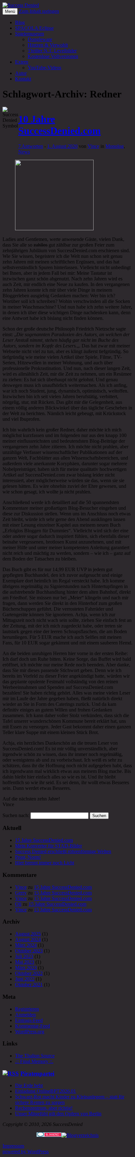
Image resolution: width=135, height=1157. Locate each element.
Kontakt (23, 78)
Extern (21, 62)
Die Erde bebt (29, 1085)
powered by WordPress (26, 1151)
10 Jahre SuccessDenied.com (59, 124)
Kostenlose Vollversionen (53, 56)
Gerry (21, 892)
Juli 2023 (24, 956)
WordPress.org (29, 1031)
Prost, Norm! (28, 857)
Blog (20, 22)
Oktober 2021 (29, 984)
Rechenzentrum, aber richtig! (44, 1108)
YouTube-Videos (44, 67)
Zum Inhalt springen (39, 11)
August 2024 (28, 939)
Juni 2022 (25, 979)
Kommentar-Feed (32, 1026)
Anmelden (25, 1014)
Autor (21, 73)
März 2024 (26, 945)
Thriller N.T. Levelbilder (52, 50)
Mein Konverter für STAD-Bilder (48, 845)
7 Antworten (30, 146)
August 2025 (28, 933)
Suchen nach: (16, 815)
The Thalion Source (35, 1055)
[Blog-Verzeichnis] (49, 1135)
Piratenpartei (37, 1073)
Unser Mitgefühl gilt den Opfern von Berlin (58, 1113)
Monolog (114, 146)
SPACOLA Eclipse (34, 28)
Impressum (13, 1146)
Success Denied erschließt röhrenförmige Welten (63, 851)
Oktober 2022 (29, 973)
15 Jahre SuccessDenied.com (44, 840)
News (24, 151)
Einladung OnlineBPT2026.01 (45, 1091)
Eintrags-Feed (29, 1020)
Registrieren (27, 1009)
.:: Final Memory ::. (34, 1061)
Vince (93, 146)
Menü (10, 11)
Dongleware (40, 39)
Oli (18, 904)
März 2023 (26, 967)
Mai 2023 (24, 962)
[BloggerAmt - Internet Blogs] (80, 1135)
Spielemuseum (29, 33)
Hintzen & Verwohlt (48, 45)
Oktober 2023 (29, 950)
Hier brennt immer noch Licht (44, 862)
